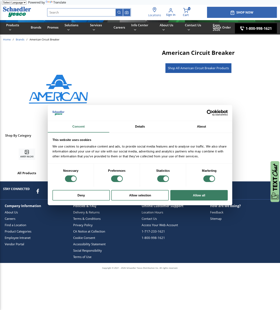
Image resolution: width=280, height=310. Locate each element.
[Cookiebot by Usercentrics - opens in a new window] (210, 113)
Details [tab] (140, 126)
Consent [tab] (78, 126)
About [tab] (201, 126)
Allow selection (140, 195)
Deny (81, 195)
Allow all (199, 195)
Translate (59, 2)
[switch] (117, 178)
